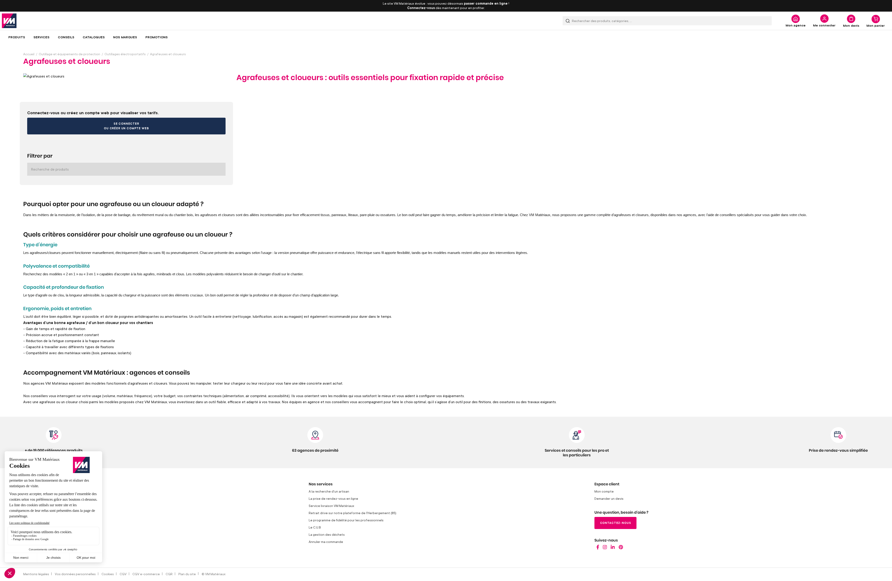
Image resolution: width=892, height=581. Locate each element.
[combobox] (667, 20)
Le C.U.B (315, 527)
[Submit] (567, 20)
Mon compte (604, 491)
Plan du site (187, 574)
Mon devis (851, 25)
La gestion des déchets (327, 534)
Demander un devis (608, 498)
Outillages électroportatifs (125, 54)
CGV (123, 574)
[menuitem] (16, 37)
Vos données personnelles (75, 574)
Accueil (28, 54)
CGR (169, 574)
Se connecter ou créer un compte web (126, 126)
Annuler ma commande (326, 541)
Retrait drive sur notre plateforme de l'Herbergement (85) (352, 513)
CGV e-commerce (146, 574)
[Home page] (597, 548)
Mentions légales (36, 574)
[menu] (446, 37)
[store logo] (9, 20)
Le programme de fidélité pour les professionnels (346, 520)
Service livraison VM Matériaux (331, 505)
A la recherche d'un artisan (329, 491)
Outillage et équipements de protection (69, 54)
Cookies (108, 574)
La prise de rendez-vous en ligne (333, 498)
